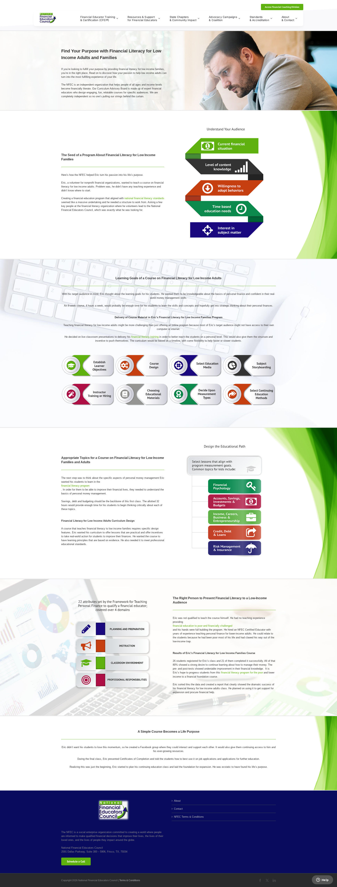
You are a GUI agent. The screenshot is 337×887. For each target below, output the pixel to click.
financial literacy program (75, 485)
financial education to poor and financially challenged (202, 625)
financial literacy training (145, 336)
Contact (178, 808)
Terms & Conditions (129, 880)
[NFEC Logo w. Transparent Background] (48, 13)
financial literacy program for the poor (242, 672)
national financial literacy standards (144, 198)
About (177, 800)
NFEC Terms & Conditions (189, 816)
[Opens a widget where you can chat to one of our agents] (322, 880)
